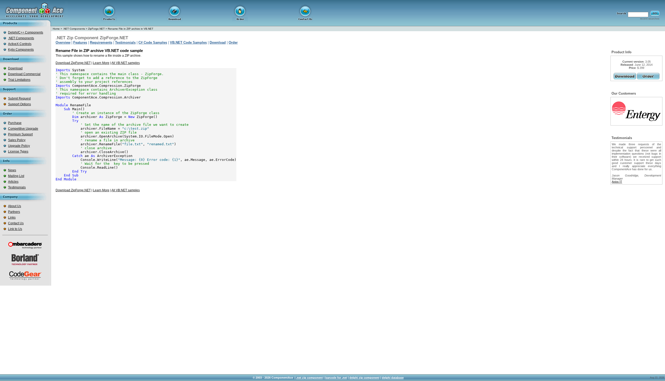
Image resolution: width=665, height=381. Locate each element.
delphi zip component (364, 377)
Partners (14, 212)
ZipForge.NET (96, 28)
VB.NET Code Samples (188, 42)
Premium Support (20, 134)
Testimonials (17, 187)
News (12, 170)
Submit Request (19, 98)
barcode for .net (336, 377)
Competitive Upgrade (23, 128)
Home (56, 28)
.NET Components (21, 38)
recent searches (649, 18)
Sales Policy (16, 140)
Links (12, 217)
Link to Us (15, 229)
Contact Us (16, 223)
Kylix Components (21, 49)
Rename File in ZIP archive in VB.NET (130, 28)
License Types (18, 151)
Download (15, 68)
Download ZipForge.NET (73, 63)
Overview (63, 42)
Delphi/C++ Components (25, 32)
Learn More (101, 63)
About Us (14, 206)
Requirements (101, 42)
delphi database (393, 377)
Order (233, 42)
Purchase (15, 123)
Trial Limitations (19, 80)
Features (80, 42)
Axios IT (617, 181)
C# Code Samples (152, 42)
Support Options (19, 104)
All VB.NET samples (125, 63)
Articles (13, 181)
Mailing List (16, 176)
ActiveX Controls (19, 44)
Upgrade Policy (19, 146)
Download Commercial (24, 74)
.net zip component (309, 377)
